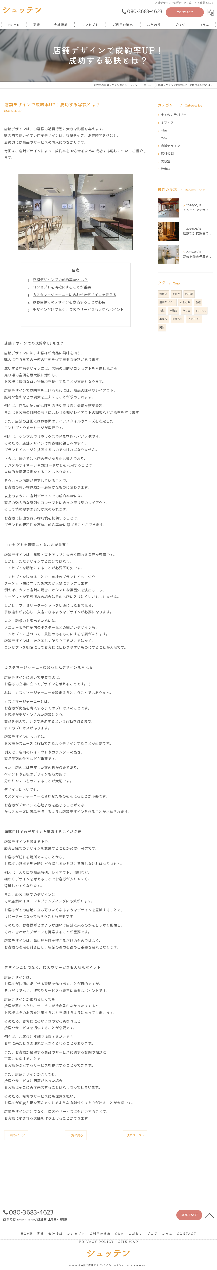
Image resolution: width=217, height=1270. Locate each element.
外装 (164, 138)
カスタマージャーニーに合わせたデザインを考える (75, 295)
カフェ (186, 311)
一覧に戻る (75, 1135)
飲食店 (166, 169)
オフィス (167, 122)
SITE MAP (128, 1241)
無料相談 (167, 153)
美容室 (166, 161)
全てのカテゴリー (174, 115)
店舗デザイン (170, 146)
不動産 (174, 311)
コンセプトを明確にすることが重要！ (64, 287)
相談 (161, 311)
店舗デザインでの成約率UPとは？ (60, 280)
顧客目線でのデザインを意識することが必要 (69, 302)
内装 (164, 130)
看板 (197, 302)
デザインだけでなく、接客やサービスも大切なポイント (78, 310)
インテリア (194, 319)
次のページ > (135, 1135)
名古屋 (189, 294)
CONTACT (185, 12)
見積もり (177, 319)
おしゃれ (185, 302)
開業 (161, 327)
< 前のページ (16, 1135)
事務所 (163, 319)
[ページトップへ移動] (209, 1215)
